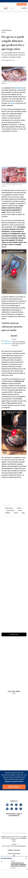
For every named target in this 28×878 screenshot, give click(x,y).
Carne (23, 512)
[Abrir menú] (2, 4)
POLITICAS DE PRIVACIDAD (14, 853)
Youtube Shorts (10, 510)
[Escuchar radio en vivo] (2, 8)
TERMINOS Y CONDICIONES (14, 850)
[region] (14, 24)
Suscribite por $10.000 (21, 4)
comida (16, 512)
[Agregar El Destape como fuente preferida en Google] (14, 63)
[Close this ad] (27, 869)
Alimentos (7, 512)
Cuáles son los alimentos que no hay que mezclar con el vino (18, 343)
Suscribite (14, 787)
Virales (20, 510)
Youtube (19, 508)
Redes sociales (9, 508)
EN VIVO (24, 8)
